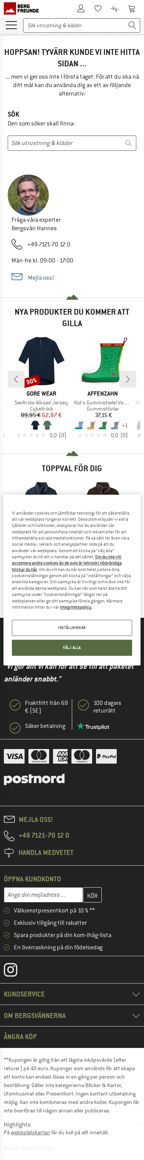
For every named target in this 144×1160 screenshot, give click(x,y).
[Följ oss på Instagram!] (16, 971)
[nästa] (127, 379)
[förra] (16, 379)
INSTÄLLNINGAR (72, 627)
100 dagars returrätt (107, 706)
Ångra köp (20, 1036)
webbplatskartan (30, 1132)
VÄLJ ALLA (72, 647)
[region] (71, 580)
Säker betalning (45, 726)
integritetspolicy (75, 607)
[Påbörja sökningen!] (132, 25)
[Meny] (11, 24)
